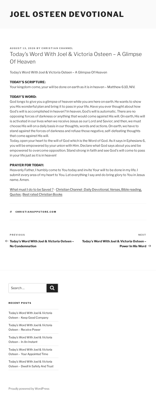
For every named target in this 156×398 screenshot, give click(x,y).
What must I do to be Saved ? (31, 189)
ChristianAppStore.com (36, 211)
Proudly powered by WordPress (29, 388)
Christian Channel (57, 48)
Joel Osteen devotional (67, 14)
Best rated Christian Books (42, 194)
